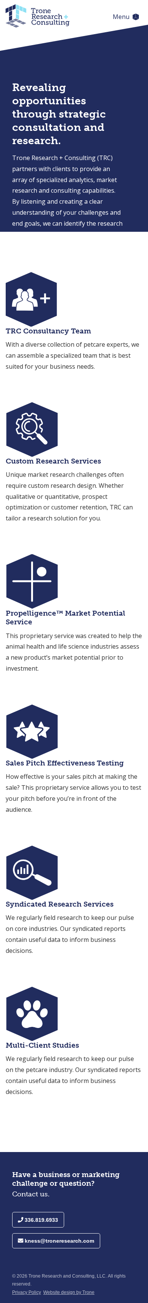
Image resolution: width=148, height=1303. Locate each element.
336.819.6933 (40, 1220)
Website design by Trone (68, 1292)
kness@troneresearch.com (58, 1241)
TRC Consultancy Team (48, 331)
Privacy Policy (26, 1292)
